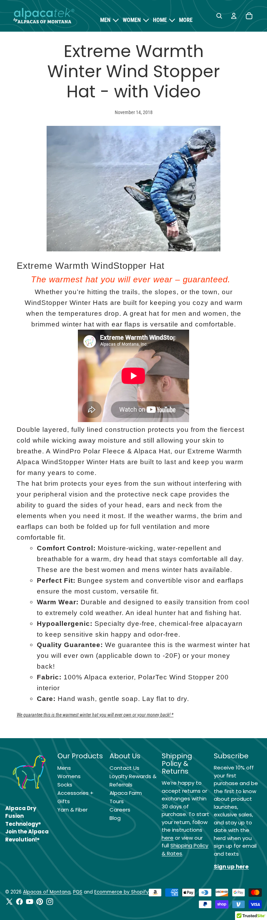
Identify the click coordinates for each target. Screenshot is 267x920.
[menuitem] (186, 20)
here (167, 837)
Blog (115, 818)
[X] (9, 901)
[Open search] (219, 16)
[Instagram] (50, 901)
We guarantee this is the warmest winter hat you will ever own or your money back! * (95, 715)
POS (77, 892)
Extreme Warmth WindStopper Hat (90, 265)
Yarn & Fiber (72, 809)
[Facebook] (19, 901)
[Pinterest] (39, 901)
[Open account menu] (233, 16)
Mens (64, 768)
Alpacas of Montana (47, 892)
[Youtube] (29, 901)
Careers (120, 809)
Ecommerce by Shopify (121, 892)
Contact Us (124, 768)
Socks (64, 784)
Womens (69, 776)
